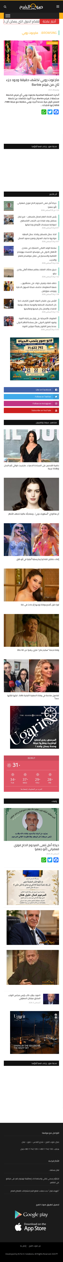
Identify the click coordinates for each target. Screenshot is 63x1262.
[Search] (5, 6)
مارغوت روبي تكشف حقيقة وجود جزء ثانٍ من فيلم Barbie (32, 82)
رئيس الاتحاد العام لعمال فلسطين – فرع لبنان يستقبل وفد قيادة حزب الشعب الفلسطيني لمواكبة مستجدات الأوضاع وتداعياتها (37, 221)
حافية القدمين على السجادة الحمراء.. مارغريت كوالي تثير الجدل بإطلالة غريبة (31, 467)
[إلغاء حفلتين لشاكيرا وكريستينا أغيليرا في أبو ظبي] (31, 539)
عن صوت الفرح (35, 1246)
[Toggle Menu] (7, 15)
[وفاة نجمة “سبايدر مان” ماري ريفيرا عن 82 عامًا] (31, 630)
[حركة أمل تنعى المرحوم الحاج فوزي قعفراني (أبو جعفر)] (31, 824)
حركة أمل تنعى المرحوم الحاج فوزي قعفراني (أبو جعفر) (36, 847)
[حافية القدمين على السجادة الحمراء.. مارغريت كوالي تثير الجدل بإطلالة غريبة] (31, 445)
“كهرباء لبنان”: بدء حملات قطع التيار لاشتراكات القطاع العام (35, 1191)
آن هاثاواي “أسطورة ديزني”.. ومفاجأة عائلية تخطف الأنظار (33, 514)
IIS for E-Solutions (26, 1254)
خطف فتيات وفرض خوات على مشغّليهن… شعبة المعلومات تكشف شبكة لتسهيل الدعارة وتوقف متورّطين (36, 287)
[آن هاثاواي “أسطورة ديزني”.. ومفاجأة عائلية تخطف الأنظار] (31, 494)
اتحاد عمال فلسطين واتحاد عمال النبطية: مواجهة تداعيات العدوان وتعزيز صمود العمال (37, 236)
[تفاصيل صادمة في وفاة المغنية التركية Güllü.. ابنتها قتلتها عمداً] (31, 675)
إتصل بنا (23, 1246)
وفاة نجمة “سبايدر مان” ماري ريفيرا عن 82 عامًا (38, 650)
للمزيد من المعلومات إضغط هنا (31, 789)
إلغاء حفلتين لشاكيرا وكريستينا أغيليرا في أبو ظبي (37, 559)
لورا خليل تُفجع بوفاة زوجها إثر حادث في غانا (40, 605)
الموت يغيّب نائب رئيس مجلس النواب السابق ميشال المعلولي (24, 997)
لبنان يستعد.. (54, 1170)
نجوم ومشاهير (52, 42)
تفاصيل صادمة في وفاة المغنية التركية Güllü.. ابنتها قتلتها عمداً (33, 697)
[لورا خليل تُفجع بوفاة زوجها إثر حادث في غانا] (31, 585)
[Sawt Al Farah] (31, 6)
